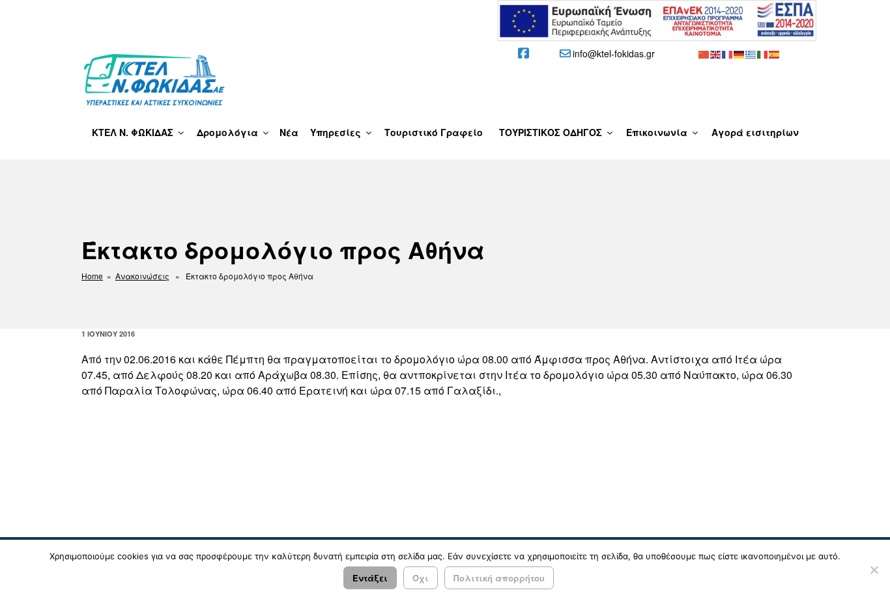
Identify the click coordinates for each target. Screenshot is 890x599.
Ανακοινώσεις (142, 275)
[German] (739, 53)
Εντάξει (370, 578)
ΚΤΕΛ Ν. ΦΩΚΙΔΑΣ (132, 132)
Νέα (289, 132)
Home (92, 275)
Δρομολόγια (227, 132)
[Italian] (763, 53)
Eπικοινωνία (656, 132)
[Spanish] (775, 53)
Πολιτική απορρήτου (499, 578)
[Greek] (751, 53)
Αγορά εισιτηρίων (755, 132)
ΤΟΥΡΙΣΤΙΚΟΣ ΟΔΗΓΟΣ (550, 132)
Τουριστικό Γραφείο (433, 132)
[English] (716, 53)
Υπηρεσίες (335, 132)
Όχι (420, 578)
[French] (728, 53)
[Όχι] (873, 569)
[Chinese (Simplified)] (704, 53)
